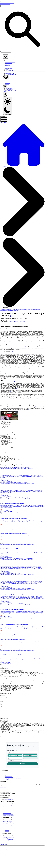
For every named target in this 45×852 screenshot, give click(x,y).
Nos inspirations (3, 787)
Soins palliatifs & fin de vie (10, 73)
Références (7, 779)
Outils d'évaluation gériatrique (10, 79)
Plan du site (14, 848)
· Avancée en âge (8, 827)
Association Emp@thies (9, 799)
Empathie (5, 85)
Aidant (12, 309)
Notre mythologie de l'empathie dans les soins (11, 823)
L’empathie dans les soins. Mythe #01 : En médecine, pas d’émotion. (15, 772)
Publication (11, 310)
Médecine (6, 309)
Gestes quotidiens (8, 63)
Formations (7, 84)
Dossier (14, 310)
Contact (4, 91)
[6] (10, 391)
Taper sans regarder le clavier (10, 90)
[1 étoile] (0, 695)
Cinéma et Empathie (9, 89)
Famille (20, 309)
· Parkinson (7, 830)
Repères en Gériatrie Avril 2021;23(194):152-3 (17, 321)
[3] (15, 348)
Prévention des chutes (9, 70)
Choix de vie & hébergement (10, 74)
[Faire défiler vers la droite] (1, 664)
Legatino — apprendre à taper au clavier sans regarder (13, 825)
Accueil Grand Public (9, 59)
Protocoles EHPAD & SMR (8, 839)
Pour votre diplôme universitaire (11, 80)
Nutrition (6, 69)
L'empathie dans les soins (10, 88)
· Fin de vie (7, 831)
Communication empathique (32, 309)
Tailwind (10, 848)
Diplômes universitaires (7, 841)
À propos (2, 844)
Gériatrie (7, 310)
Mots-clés (7, 773)
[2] (25, 346)
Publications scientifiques (7, 840)
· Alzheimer (7, 829)
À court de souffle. (8, 776)
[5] (16, 388)
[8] (40, 408)
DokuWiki (2, 848)
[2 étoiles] (1, 695)
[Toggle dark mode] (0, 6)
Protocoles (7, 82)
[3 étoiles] (2, 695)
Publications (7, 83)
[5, (35, 406)
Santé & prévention (8, 68)
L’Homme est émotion (9, 777)
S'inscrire (22, 763)
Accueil (1, 122)
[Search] (0, 5)
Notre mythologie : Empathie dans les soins (13, 778)
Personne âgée (16, 309)
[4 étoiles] (3, 695)
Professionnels (5, 75)
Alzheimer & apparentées (10, 62)
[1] (41, 335)
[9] (28, 409)
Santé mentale (7, 65)
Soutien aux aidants (8, 64)
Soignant (9, 309)
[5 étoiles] (4, 695)
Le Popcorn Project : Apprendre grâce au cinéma (12, 826)
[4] (26, 354)
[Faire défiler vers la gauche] (0, 664)
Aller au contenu (3, 0)
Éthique (17, 310)
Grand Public (5, 55)
